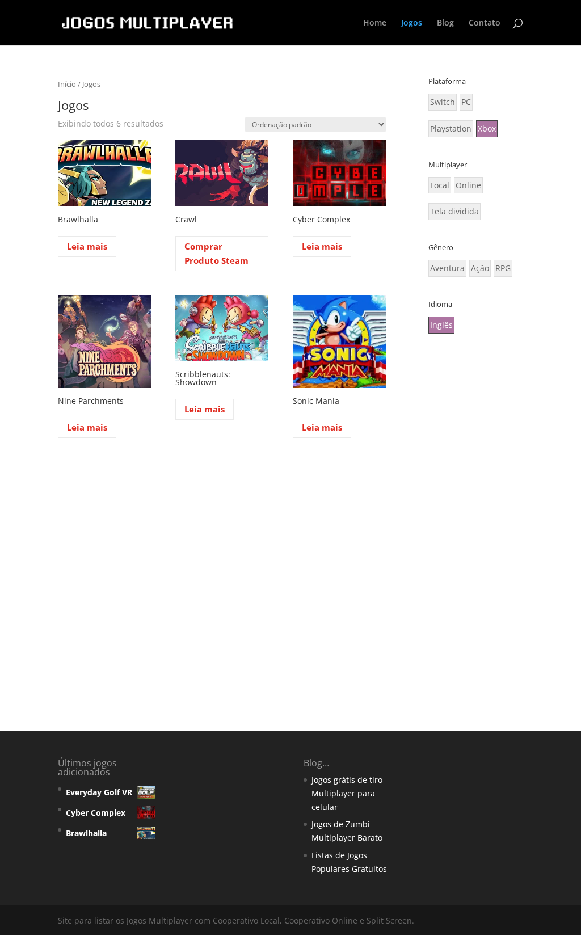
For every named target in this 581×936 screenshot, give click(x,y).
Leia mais (87, 246)
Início (67, 84)
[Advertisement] (475, 527)
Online (468, 185)
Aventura (447, 268)
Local (439, 185)
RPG (503, 268)
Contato (484, 23)
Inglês (441, 324)
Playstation (450, 128)
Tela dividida (454, 211)
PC (466, 101)
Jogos (411, 23)
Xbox (487, 128)
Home (374, 23)
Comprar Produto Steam (216, 254)
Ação (480, 268)
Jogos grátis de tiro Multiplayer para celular (346, 793)
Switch (442, 101)
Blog (445, 23)
